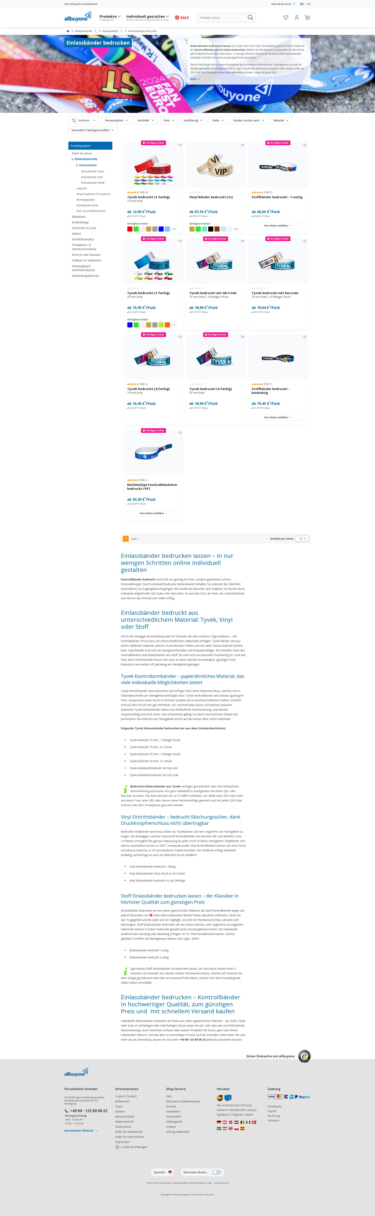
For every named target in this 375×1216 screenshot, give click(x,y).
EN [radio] (309, 4)
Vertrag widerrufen (177, 1132)
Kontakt (171, 1106)
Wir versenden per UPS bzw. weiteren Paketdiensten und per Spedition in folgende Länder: (237, 1109)
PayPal (272, 1111)
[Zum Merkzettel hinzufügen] (180, 145)
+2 (173, 324)
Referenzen (122, 1101)
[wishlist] (285, 17)
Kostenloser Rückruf (79, 1130)
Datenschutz (123, 1126)
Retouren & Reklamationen (183, 1101)
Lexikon (171, 1126)
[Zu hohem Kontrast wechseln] (216, 1172)
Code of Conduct (126, 1096)
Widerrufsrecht (124, 1121)
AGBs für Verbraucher (129, 1132)
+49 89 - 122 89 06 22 (88, 1110)
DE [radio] (302, 4)
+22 (236, 229)
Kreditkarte (274, 1106)
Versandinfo (173, 1116)
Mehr (193, 79)
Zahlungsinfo (174, 1121)
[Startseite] (68, 31)
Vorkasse (273, 1120)
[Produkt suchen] (250, 17)
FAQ (168, 1096)
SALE (184, 17)
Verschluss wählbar (276, 225)
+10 (174, 229)
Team (119, 1106)
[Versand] (224, 1100)
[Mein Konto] (296, 17)
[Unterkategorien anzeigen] (95, 31)
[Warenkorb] (307, 17)
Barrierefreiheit (124, 1116)
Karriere (120, 1111)
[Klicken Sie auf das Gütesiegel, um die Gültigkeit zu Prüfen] (304, 1059)
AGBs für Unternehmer (129, 1137)
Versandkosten (221, 1182)
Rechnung (274, 1116)
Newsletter (173, 1111)
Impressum (122, 1142)
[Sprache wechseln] (170, 1172)
